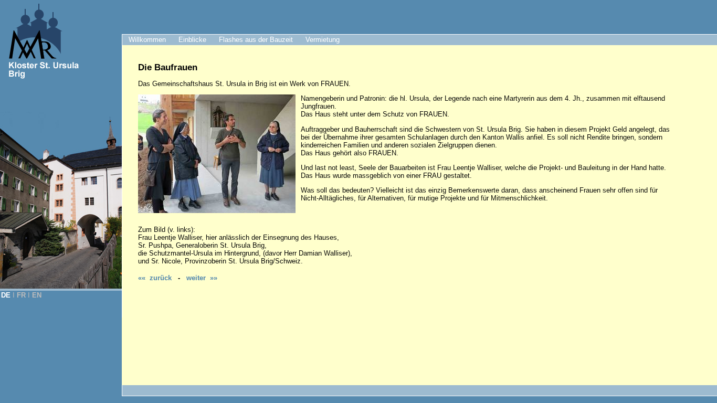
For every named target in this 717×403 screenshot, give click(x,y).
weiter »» (201, 278)
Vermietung (322, 40)
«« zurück (155, 278)
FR (21, 295)
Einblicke (192, 40)
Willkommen (147, 40)
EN (36, 295)
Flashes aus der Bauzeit (256, 40)
